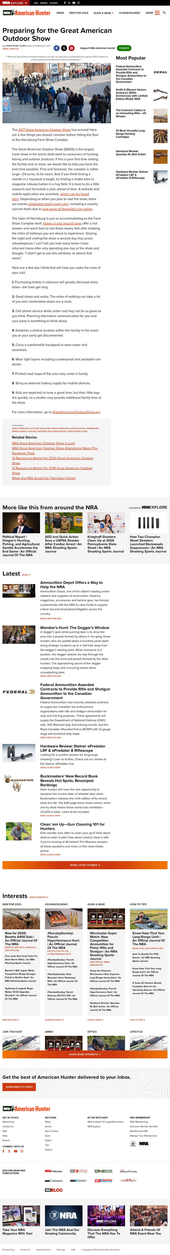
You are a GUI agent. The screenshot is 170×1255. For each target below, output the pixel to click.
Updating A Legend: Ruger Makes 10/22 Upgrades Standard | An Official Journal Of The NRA (21, 994)
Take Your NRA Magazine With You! (17, 1231)
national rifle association (52, 431)
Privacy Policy (8, 1249)
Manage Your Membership (143, 1136)
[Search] (164, 13)
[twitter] (64, 46)
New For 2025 (11, 904)
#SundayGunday (56, 904)
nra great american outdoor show (66, 428)
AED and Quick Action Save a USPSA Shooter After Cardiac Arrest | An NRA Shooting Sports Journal (63, 544)
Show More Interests (103, 1054)
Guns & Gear (102, 13)
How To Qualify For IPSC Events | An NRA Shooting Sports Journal (146, 957)
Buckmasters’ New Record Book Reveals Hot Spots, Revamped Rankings (69, 780)
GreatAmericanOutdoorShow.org (76, 411)
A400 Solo (30, 947)
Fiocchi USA (62, 951)
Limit (160, 948)
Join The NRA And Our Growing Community (62, 1231)
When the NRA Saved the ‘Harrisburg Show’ (44, 478)
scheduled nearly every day (48, 203)
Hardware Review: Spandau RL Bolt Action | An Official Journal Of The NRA (105, 1006)
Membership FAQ (139, 1131)
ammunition (96, 964)
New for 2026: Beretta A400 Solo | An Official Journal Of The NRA (21, 939)
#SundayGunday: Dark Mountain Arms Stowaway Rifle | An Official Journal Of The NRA (62, 979)
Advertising (8, 1122)
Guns (47, 1136)
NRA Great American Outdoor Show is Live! (43, 443)
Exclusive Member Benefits (144, 1126)
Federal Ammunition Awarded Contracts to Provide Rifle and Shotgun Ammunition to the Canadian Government (75, 691)
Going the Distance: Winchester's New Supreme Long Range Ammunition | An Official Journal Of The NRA (105, 976)
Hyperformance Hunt (59, 954)
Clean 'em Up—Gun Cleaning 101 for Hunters (72, 826)
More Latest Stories (98, 865)
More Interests (38, 897)
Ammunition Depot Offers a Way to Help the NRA (71, 585)
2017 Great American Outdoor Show (44, 129)
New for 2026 (78, 13)
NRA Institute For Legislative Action (105, 1122)
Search (6, 1140)
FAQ (4, 1131)
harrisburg (92, 428)
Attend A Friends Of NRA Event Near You (145, 1231)
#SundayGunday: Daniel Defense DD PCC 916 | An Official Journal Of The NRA (62, 995)
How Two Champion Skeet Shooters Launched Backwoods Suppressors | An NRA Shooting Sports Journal (148, 544)
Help (4, 1136)
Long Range (151, 948)
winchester (96, 961)
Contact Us (8, 1126)
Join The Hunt (12, 1032)
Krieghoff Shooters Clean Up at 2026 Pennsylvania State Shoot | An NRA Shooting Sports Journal (105, 544)
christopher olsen (77, 431)
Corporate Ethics (43, 1249)
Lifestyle (14, 48)
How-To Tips (138, 904)
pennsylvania (19, 431)
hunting (32, 431)
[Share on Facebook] (56, 46)
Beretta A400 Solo (14, 947)
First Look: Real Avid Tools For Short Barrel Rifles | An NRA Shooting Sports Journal (21, 959)
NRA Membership (139, 1122)
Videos (48, 1149)
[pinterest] (71, 46)
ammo (107, 961)
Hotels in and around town (62, 223)
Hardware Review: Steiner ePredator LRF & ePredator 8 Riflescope (72, 748)
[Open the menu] (157, 12)
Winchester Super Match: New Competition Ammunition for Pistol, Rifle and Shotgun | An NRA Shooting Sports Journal (103, 946)
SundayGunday (129, 13)
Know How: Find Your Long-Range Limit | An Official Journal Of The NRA (148, 939)
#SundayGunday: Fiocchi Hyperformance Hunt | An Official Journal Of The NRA (63, 940)
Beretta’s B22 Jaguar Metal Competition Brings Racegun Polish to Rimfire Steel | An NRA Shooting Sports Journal (20, 976)
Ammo (49, 1032)
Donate (54, 2)
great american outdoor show (29, 428)
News (60, 13)
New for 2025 (9, 1019)
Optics (92, 1032)
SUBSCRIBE (19, 1087)
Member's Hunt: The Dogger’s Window (74, 628)
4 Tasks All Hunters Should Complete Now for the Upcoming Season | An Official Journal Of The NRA (148, 988)
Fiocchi (51, 951)
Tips (47, 1145)
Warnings (61, 1249)
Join (36, 2)
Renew (43, 2)
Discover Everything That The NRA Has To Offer (103, 1233)
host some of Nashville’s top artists (67, 208)
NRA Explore (94, 1126)
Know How (138, 948)
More (25, 574)
